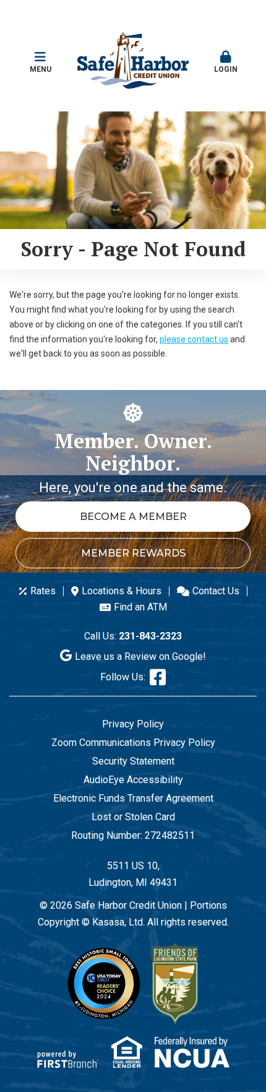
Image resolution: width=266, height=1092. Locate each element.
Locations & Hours (121, 591)
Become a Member (133, 516)
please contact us (194, 339)
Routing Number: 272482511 (133, 835)
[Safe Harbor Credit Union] (133, 59)
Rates (43, 591)
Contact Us (215, 591)
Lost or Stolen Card (133, 817)
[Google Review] (67, 656)
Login (226, 69)
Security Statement (133, 761)
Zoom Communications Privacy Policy (133, 742)
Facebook (158, 677)
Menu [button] (40, 69)
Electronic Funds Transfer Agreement (133, 798)
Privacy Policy (133, 724)
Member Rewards (133, 553)
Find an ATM (140, 607)
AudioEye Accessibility (133, 780)
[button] (226, 57)
